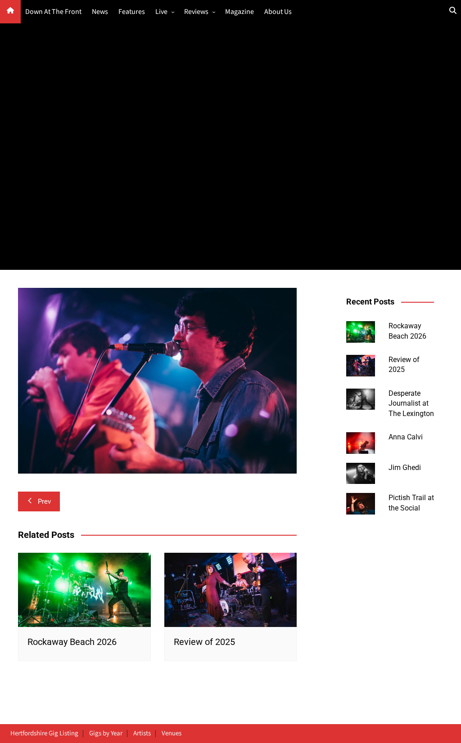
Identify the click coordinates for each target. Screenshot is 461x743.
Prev (44, 501)
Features (131, 12)
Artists (142, 733)
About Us (278, 12)
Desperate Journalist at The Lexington (411, 403)
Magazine (239, 12)
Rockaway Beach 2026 (72, 641)
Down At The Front (53, 12)
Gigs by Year (105, 733)
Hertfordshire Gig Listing (44, 733)
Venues (171, 733)
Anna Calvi (406, 437)
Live (161, 12)
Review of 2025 (204, 641)
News (100, 12)
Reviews (196, 12)
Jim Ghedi (405, 467)
